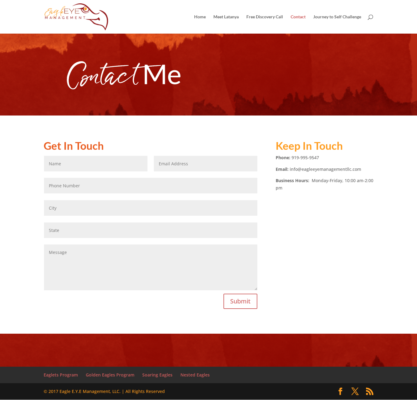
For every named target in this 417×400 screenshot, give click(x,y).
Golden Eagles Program (110, 375)
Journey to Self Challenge (337, 17)
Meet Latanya (226, 17)
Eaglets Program (61, 375)
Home (200, 17)
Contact (298, 17)
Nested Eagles (195, 375)
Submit (240, 301)
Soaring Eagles (157, 375)
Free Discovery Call (264, 17)
